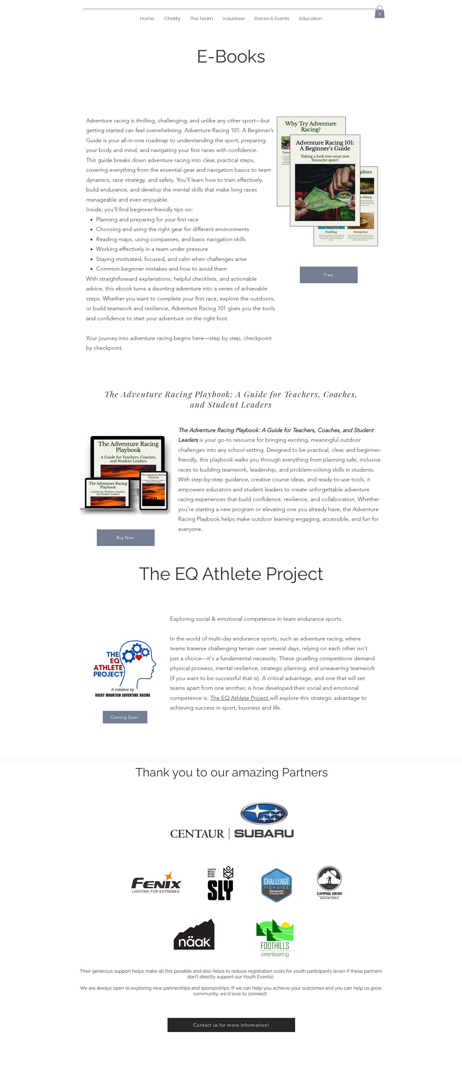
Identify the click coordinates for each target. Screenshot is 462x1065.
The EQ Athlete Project (240, 698)
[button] (310, 18)
